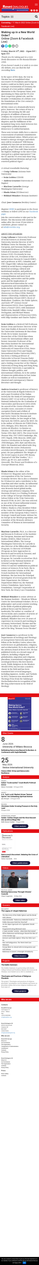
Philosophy (5, 909)
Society (3, 781)
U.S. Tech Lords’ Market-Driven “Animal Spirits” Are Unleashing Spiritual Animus (17, 795)
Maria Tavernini (7, 787)
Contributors (4, 1048)
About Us (3, 1040)
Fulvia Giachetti (6, 859)
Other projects (20, 991)
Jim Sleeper (5, 798)
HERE (11, 209)
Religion (4, 804)
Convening (6, 23)
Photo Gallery (4, 1073)
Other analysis (20, 826)
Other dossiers (20, 956)
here (13, 70)
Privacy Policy (5, 1052)
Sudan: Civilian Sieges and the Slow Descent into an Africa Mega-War (18, 819)
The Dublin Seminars (9, 965)
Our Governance (5, 1042)
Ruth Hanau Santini (8, 822)
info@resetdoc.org (11, 227)
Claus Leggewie (7, 896)
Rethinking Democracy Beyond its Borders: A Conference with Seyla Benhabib (18, 751)
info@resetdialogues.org (8, 1032)
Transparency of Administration (9, 1046)
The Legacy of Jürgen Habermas (14, 911)
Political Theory (6, 890)
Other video (20, 900)
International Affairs (8, 816)
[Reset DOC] (15, 7)
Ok (24, 1263)
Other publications (20, 863)
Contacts (3, 1050)
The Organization (6, 1044)
